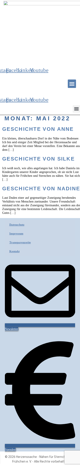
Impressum (16, 233)
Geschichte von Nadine (41, 188)
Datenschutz (16, 224)
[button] (72, 83)
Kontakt (14, 251)
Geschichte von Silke (38, 159)
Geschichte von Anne (38, 129)
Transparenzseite (20, 242)
